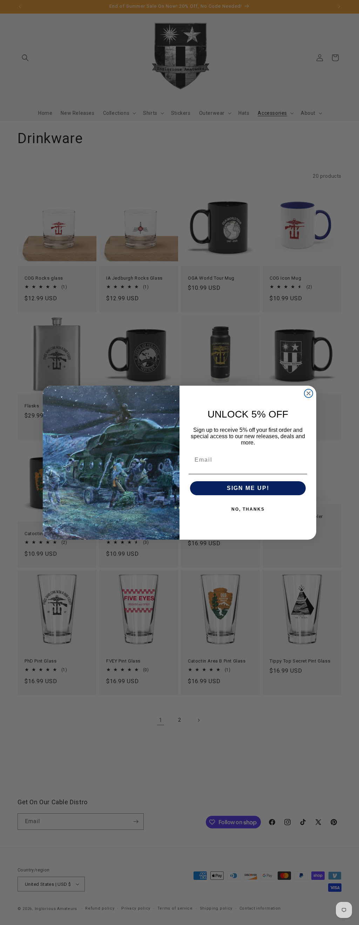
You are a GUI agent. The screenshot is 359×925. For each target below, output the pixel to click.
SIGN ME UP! (248, 488)
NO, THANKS (248, 509)
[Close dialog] (308, 393)
